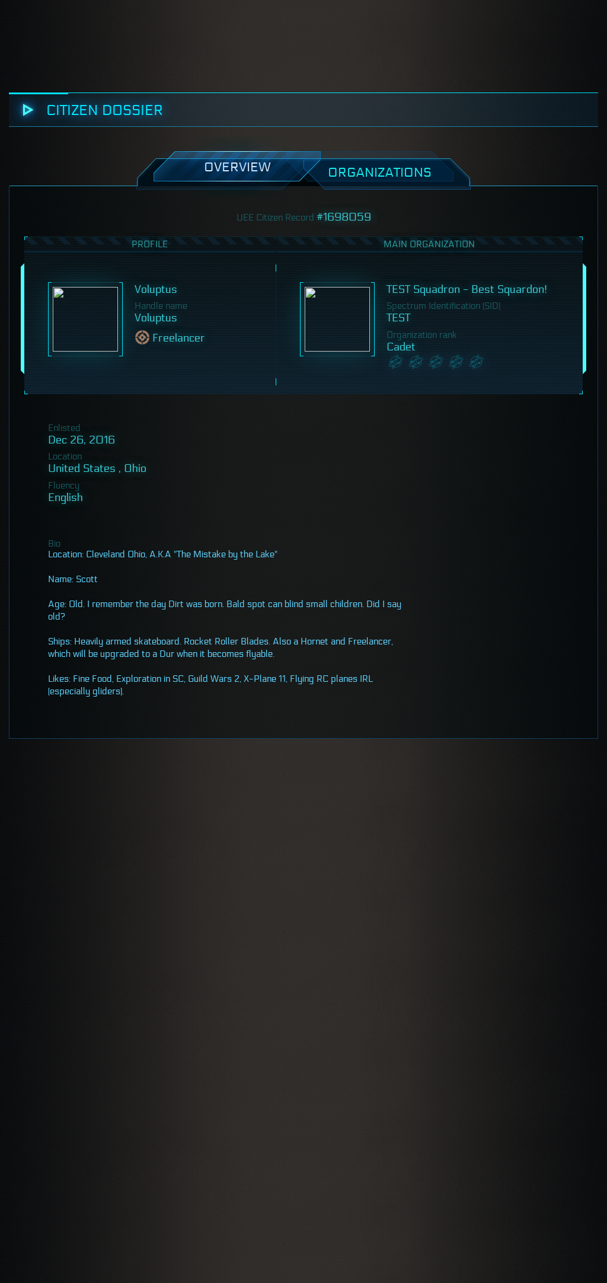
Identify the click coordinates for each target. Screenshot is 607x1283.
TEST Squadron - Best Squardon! (466, 289)
